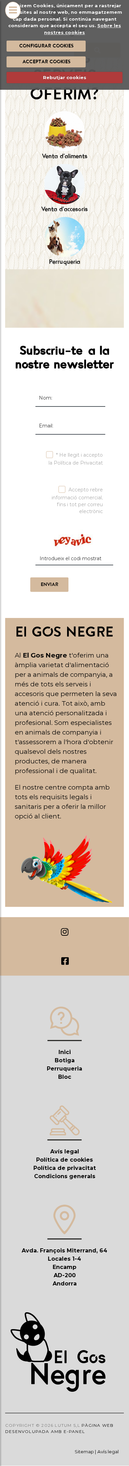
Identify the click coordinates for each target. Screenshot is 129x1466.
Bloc (64, 1077)
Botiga (65, 1060)
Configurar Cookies (46, 46)
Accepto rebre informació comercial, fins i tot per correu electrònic (77, 500)
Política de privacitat (64, 1168)
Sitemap (84, 1451)
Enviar (49, 584)
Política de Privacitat (78, 463)
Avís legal (64, 1151)
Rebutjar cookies (64, 77)
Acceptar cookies (46, 61)
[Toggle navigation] (13, 19)
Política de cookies (64, 1159)
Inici (64, 1052)
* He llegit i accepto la (76, 459)
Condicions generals (64, 1176)
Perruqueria (64, 1068)
